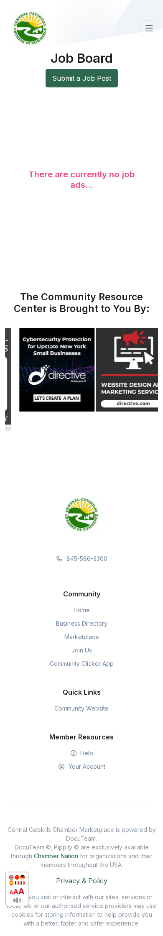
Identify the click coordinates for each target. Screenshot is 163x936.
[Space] (81, 514)
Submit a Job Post (81, 78)
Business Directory (81, 623)
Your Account (86, 766)
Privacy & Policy (81, 881)
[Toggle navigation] (149, 28)
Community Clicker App (82, 663)
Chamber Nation (56, 855)
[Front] (30, 28)
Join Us (81, 650)
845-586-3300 (86, 558)
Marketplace (81, 636)
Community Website (81, 708)
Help (86, 753)
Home (82, 610)
